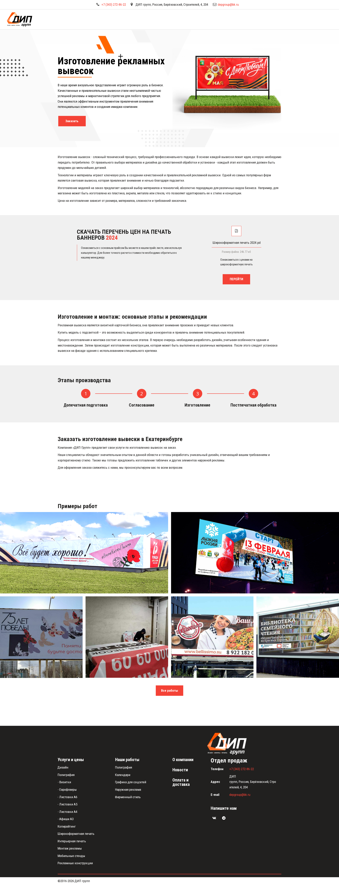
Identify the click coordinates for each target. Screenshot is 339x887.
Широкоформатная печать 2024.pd (236, 243)
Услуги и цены (194, 19)
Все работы (169, 690)
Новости (221, 19)
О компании (306, 19)
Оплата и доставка (276, 19)
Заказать (71, 121)
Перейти (236, 279)
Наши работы (245, 19)
